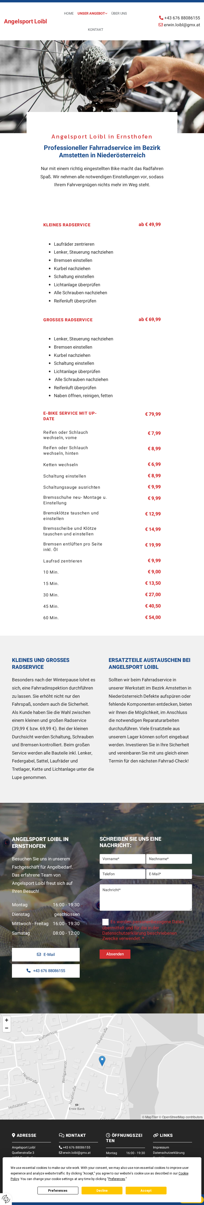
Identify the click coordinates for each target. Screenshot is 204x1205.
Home (69, 13)
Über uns (119, 13)
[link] (90, 14)
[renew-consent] (6, 1199)
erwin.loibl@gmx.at (77, 1152)
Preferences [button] (116, 1179)
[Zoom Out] (7, 1028)
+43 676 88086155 (76, 1147)
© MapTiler (150, 1117)
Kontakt (95, 29)
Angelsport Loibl (25, 21)
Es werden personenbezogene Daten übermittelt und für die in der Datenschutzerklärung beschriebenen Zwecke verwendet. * (143, 930)
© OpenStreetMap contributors (181, 1117)
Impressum (161, 1147)
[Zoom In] (7, 1020)
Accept (146, 1191)
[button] (46, 954)
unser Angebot (91, 13)
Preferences (57, 1191)
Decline (102, 1191)
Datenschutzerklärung (169, 1152)
